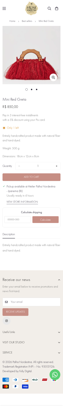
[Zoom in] (53, 77)
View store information (22, 202)
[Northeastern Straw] (31, 8)
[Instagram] (7, 321)
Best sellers (27, 21)
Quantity (7, 166)
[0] (56, 8)
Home (12, 21)
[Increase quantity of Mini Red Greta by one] (56, 166)
